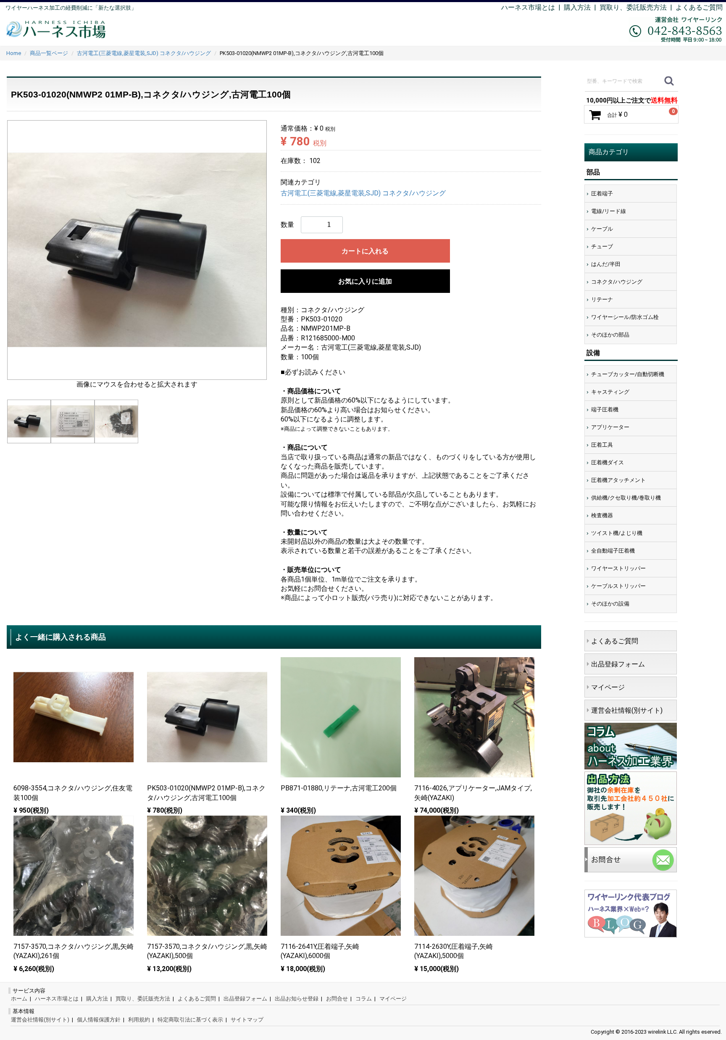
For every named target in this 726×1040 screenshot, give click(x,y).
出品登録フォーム (618, 664)
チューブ (602, 246)
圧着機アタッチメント (618, 480)
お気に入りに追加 (365, 281)
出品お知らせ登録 (296, 998)
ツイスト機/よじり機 (616, 533)
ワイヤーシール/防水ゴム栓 (625, 317)
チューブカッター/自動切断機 (627, 374)
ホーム (19, 998)
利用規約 (139, 1019)
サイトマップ (247, 1019)
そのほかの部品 (610, 335)
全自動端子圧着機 (613, 551)
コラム (363, 998)
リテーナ (602, 299)
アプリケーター (610, 427)
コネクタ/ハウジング (616, 282)
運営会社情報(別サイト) (627, 710)
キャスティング (610, 392)
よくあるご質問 (699, 7)
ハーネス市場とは (528, 7)
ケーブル (602, 229)
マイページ (608, 687)
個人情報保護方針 (99, 1019)
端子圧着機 (604, 409)
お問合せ (337, 998)
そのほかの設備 (610, 603)
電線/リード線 (608, 211)
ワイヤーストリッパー (618, 568)
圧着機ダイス (607, 462)
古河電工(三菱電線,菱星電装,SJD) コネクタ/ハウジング (363, 193)
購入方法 (577, 7)
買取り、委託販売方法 (143, 998)
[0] (594, 114)
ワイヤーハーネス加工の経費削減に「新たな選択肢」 (71, 8)
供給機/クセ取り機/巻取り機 (626, 498)
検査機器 (602, 515)
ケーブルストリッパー (618, 586)
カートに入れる (365, 251)
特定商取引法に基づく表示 (190, 1019)
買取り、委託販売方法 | (638, 7)
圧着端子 (602, 193)
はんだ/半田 (606, 264)
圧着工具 (602, 445)
